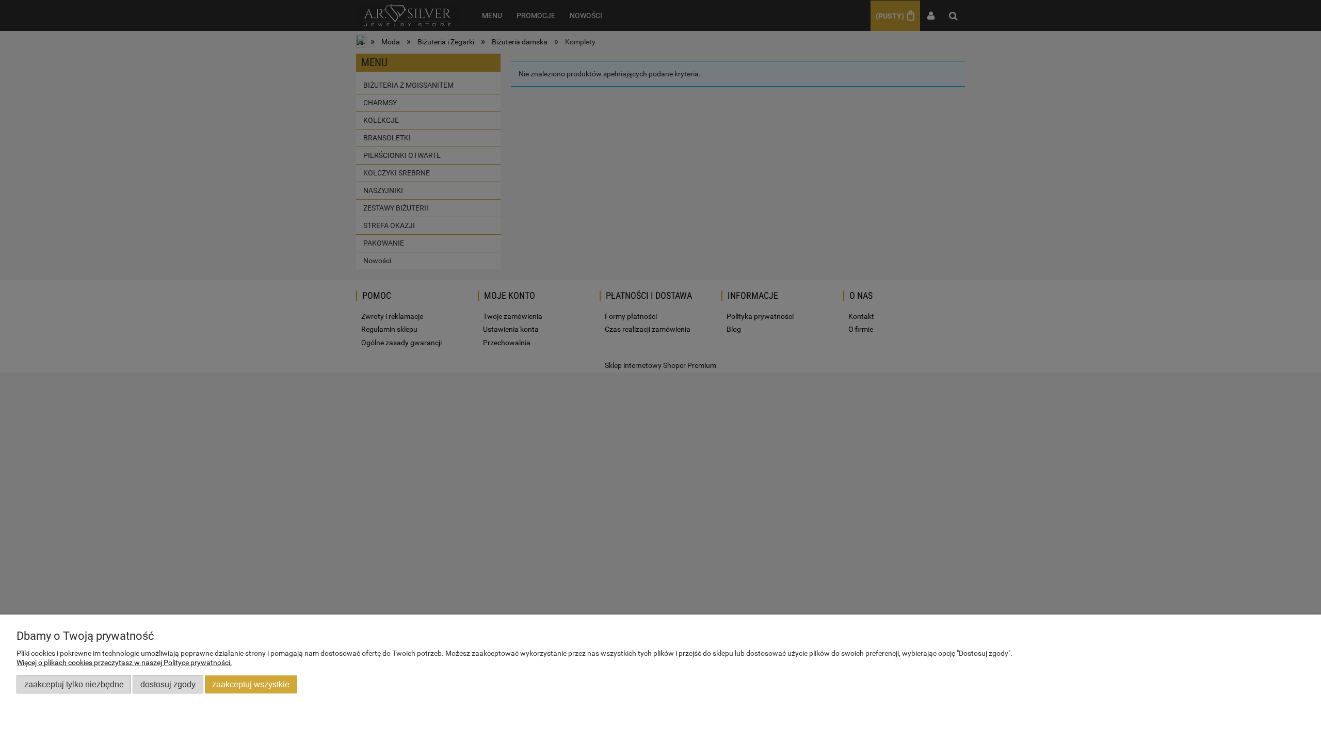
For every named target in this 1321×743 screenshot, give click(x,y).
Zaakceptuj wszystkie (250, 684)
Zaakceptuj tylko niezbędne (74, 684)
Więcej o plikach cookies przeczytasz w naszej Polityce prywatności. (124, 662)
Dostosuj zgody (168, 684)
